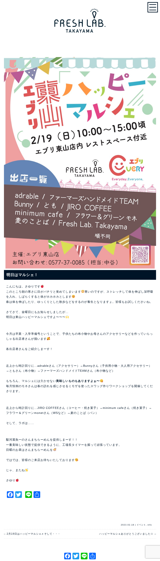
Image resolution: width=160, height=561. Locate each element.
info (150, 525)
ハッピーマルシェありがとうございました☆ (127, 533)
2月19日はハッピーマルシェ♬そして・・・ (32, 533)
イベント (141, 525)
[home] (80, 18)
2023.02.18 (127, 525)
